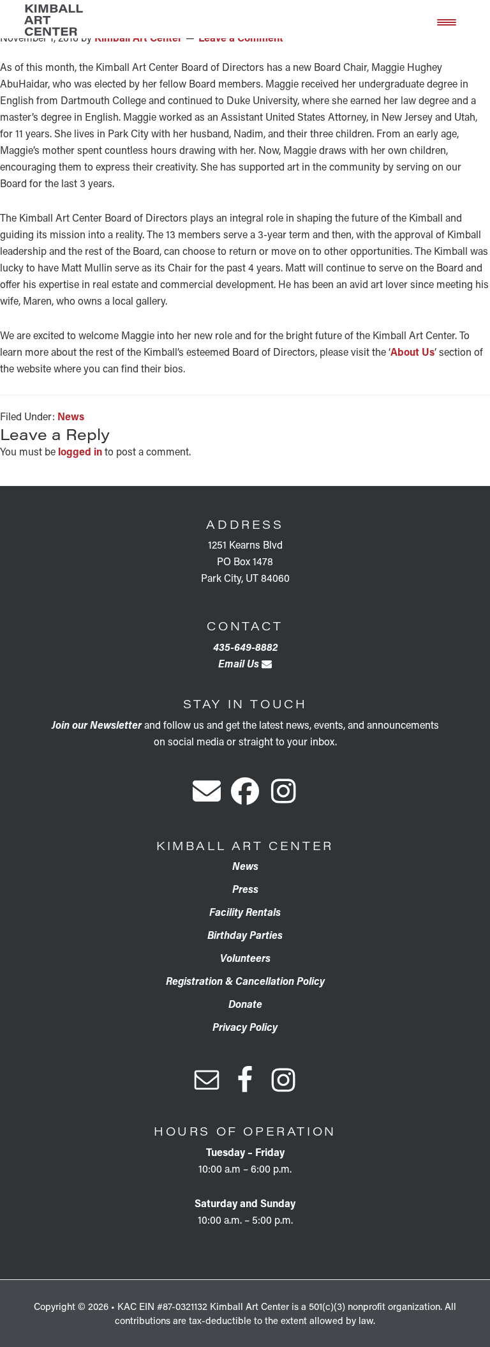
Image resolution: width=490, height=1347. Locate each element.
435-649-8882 (245, 646)
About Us (412, 351)
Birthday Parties (245, 934)
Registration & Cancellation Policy (245, 980)
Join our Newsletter (97, 724)
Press (245, 888)
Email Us (240, 663)
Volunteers (245, 957)
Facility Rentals (245, 911)
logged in (80, 451)
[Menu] (446, 21)
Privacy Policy (245, 1026)
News (70, 416)
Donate (245, 1003)
